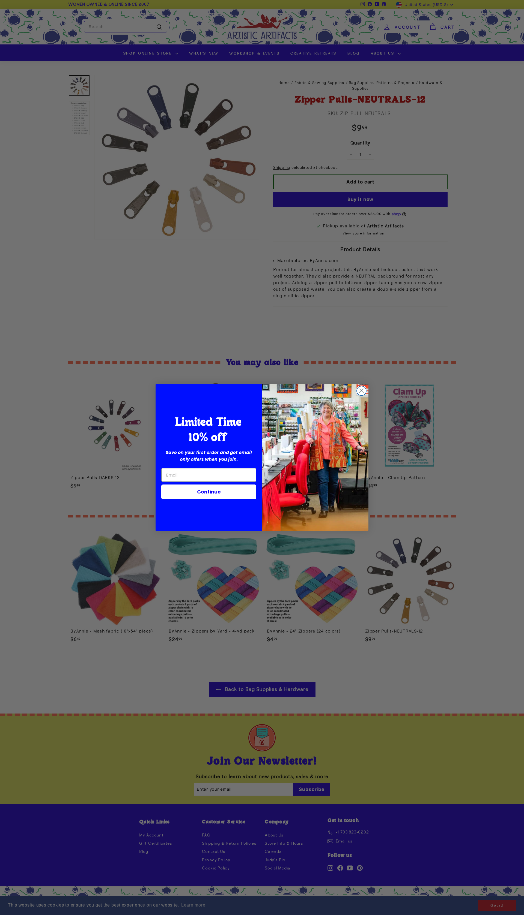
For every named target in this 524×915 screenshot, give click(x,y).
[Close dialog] (361, 391)
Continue (209, 491)
